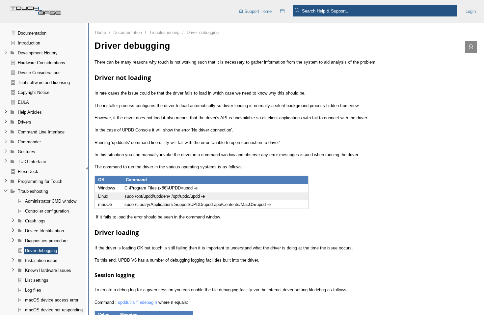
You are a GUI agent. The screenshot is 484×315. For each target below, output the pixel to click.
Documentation (127, 32)
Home (100, 32)
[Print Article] (471, 47)
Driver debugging (203, 32)
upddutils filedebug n (137, 302)
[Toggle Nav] (282, 11)
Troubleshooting (164, 32)
